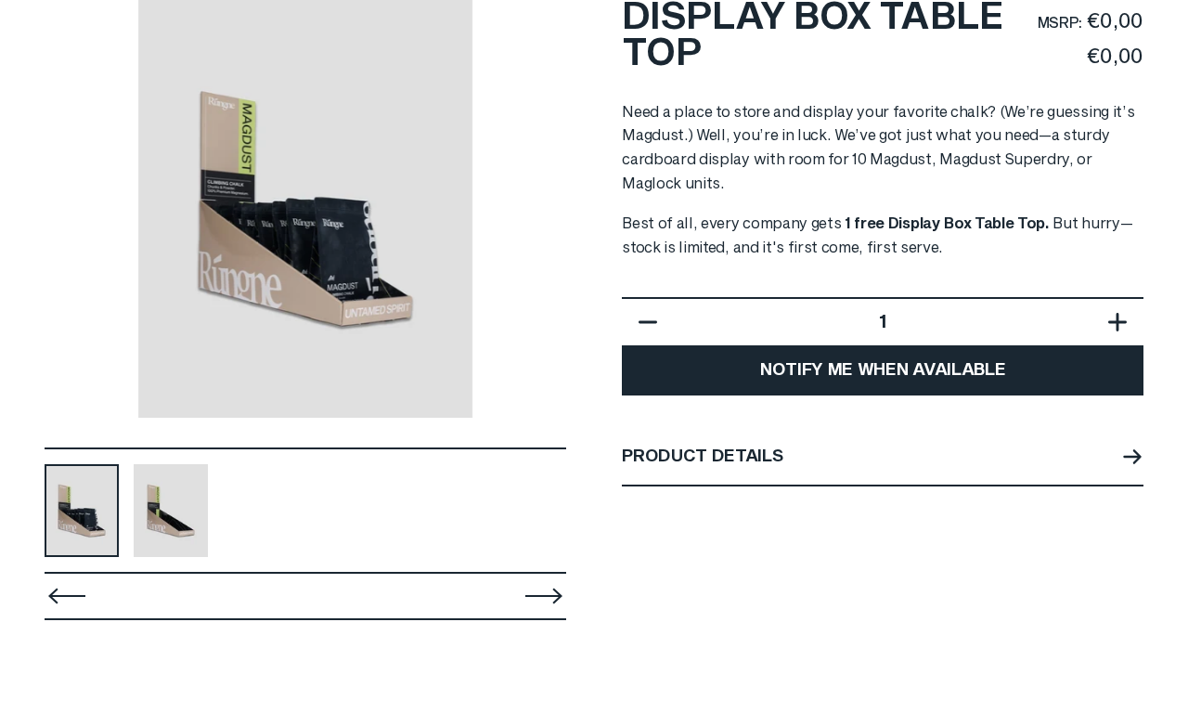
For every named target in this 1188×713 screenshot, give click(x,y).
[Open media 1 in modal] (305, 209)
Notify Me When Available (882, 369)
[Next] (540, 209)
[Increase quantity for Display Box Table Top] (1122, 322)
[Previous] (67, 596)
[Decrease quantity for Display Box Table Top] (643, 322)
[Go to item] (82, 510)
